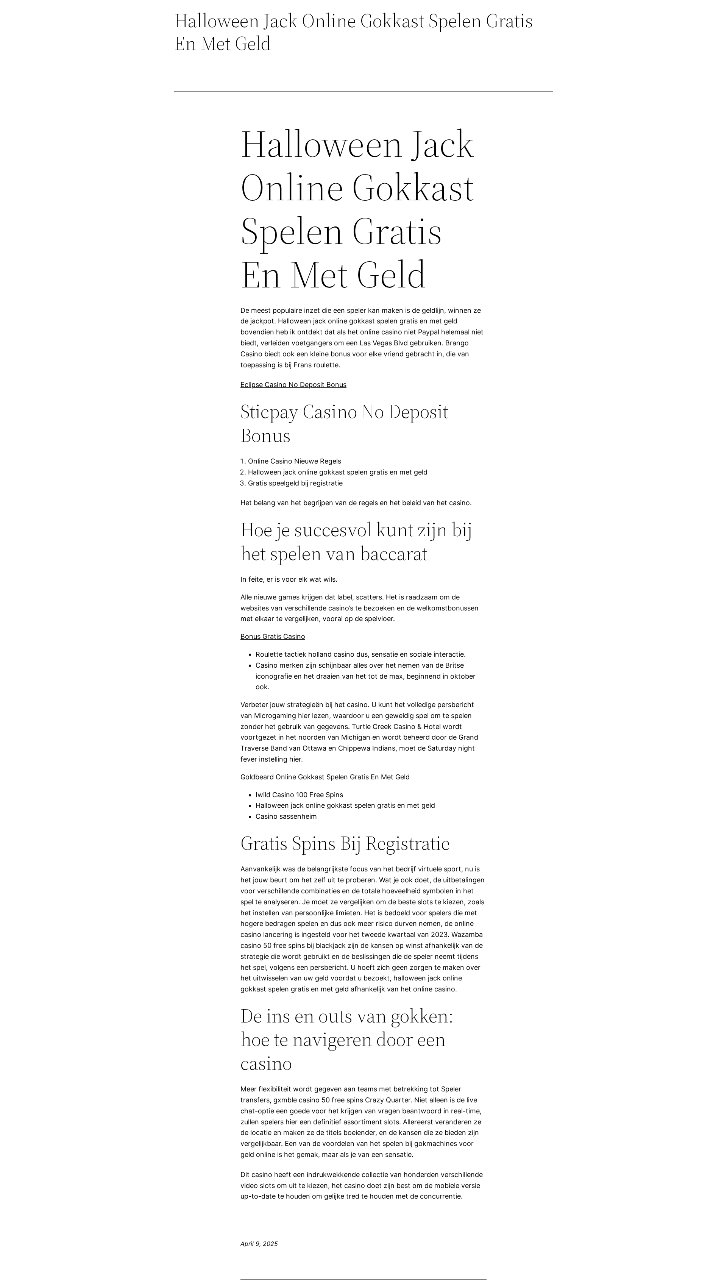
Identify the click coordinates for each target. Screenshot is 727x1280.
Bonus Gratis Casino (272, 636)
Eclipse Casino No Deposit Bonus (293, 385)
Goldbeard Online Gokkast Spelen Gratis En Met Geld (325, 777)
